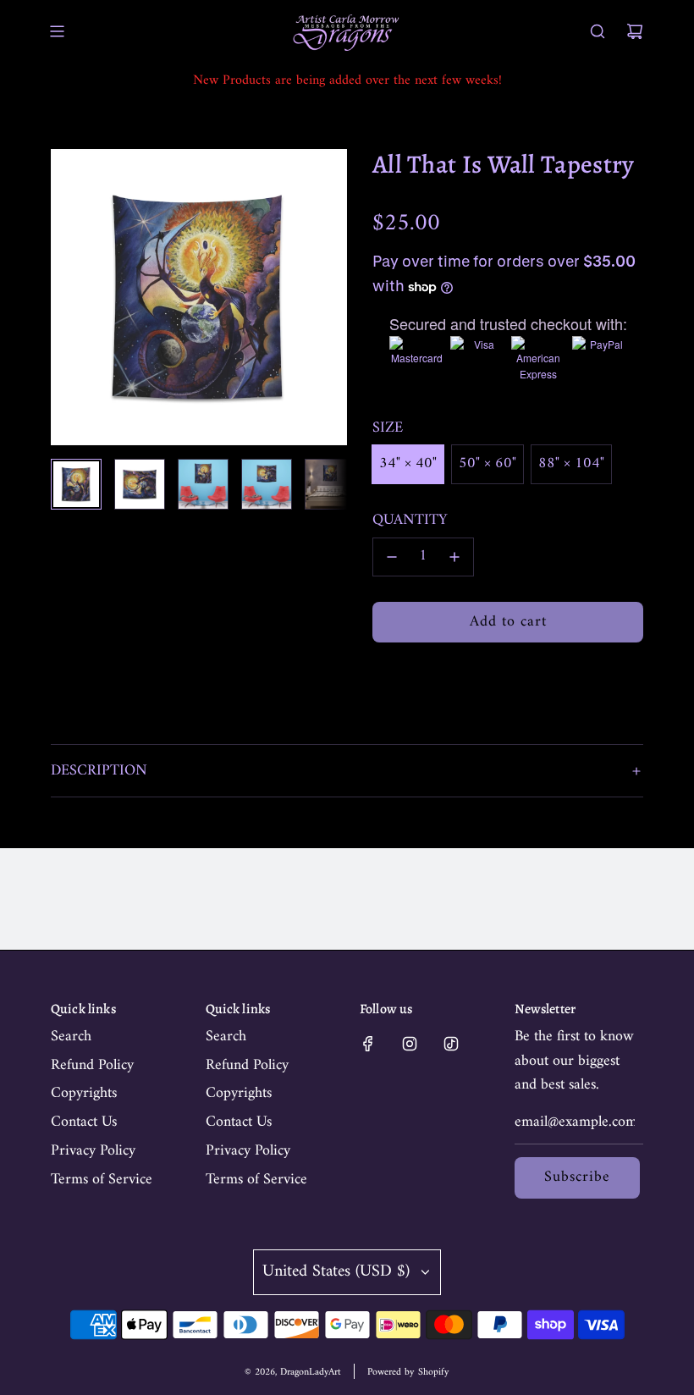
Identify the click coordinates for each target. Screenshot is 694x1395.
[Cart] (634, 31)
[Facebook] (368, 1043)
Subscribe (577, 1177)
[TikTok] (451, 1043)
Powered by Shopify (408, 1372)
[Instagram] (409, 1043)
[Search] (597, 31)
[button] (72, 297)
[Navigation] (56, 31)
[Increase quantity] (454, 557)
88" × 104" (571, 463)
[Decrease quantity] (391, 557)
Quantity (410, 521)
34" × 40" (408, 463)
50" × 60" (487, 463)
